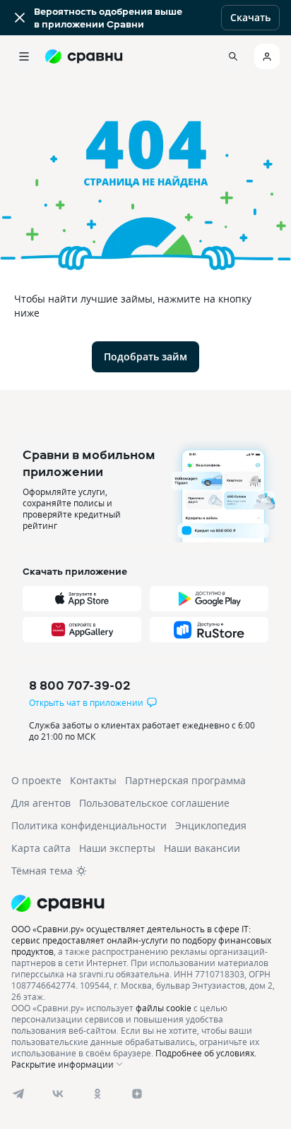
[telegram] (18, 1094)
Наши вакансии (202, 848)
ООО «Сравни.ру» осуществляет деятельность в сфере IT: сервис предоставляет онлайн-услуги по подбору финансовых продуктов (141, 940)
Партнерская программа (185, 780)
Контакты (93, 780)
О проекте (36, 780)
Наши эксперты (117, 848)
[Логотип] (145, 903)
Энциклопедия (211, 825)
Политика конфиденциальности (89, 825)
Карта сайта (41, 848)
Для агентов (41, 803)
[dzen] (137, 1094)
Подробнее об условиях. (205, 1052)
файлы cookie (163, 1007)
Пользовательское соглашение (154, 803)
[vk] (58, 1094)
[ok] (97, 1094)
